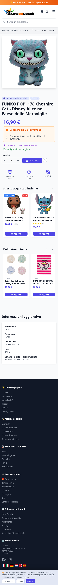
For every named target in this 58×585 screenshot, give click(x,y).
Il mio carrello (8, 486)
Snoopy (5, 404)
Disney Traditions (9, 427)
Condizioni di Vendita (11, 518)
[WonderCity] (11, 565)
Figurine (35, 98)
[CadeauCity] (3, 565)
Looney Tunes (8, 411)
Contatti (5, 490)
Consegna (6, 494)
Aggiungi (17, 233)
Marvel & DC (7, 400)
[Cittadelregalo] (7, 565)
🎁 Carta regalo (9, 479)
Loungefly (6, 424)
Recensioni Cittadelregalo (13, 533)
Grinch (5, 407)
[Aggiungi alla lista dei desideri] (45, 160)
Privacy (5, 525)
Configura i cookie (10, 501)
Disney (5, 392)
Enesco (5, 451)
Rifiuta (20, 581)
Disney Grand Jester (11, 439)
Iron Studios (7, 466)
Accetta (30, 581)
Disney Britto (7, 431)
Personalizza (8, 581)
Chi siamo (6, 529)
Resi (3, 498)
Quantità (6, 155)
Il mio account (8, 483)
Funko (7, 337)
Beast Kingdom (8, 455)
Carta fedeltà (7, 514)
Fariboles (6, 459)
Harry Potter (7, 396)
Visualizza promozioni (38, 2)
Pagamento (7, 521)
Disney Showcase (9, 435)
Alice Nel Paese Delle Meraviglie (15, 98)
